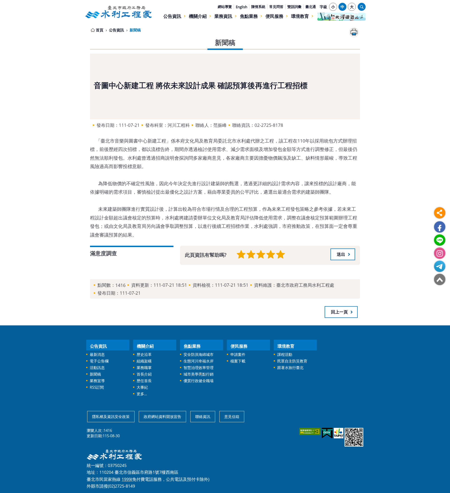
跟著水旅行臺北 (290, 367)
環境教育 (300, 16)
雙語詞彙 (294, 6)
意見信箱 (231, 416)
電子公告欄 (99, 361)
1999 (126, 479)
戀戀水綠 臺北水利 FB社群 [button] (439, 227)
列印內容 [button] (354, 32)
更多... (142, 393)
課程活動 (284, 354)
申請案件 (237, 354)
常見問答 (276, 6)
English (241, 6)
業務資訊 (223, 16)
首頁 (99, 30)
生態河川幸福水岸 (199, 361)
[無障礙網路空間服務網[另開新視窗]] (309, 431)
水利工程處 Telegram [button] (439, 266)
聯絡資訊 (202, 416)
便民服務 (274, 16)
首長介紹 (144, 374)
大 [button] (352, 6)
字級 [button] (323, 6)
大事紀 (142, 387)
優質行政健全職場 (199, 380)
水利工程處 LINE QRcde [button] (439, 240)
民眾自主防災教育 (292, 361)
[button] (342, 254)
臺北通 (310, 6)
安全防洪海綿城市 (199, 354)
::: (87, 3)
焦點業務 (249, 16)
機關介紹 (198, 16)
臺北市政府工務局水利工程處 (118, 12)
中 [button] (342, 6)
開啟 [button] (362, 7)
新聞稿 (135, 30)
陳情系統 (258, 6)
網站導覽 (225, 6)
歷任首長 (144, 380)
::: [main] (87, 29)
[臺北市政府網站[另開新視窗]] (338, 433)
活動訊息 (97, 367)
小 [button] (333, 6)
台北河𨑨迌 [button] (341, 17)
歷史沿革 (144, 354)
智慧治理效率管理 (199, 367)
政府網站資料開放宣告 (162, 416)
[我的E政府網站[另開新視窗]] (327, 433)
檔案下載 (237, 361)
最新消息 (97, 354)
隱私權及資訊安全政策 (111, 416)
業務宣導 (97, 380)
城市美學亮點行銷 (199, 374)
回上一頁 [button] (339, 312)
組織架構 (144, 361)
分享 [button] (439, 212)
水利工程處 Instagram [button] (439, 253)
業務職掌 (144, 367)
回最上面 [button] (439, 279)
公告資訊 (172, 16)
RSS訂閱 (97, 387)
